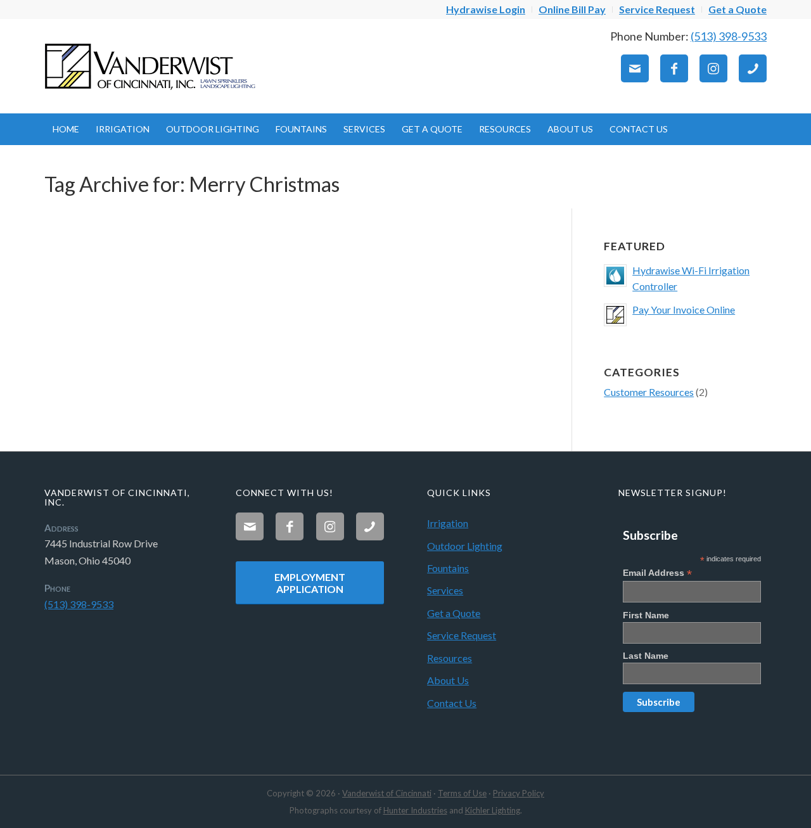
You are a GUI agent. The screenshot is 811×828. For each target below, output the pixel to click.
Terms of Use (462, 793)
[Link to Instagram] (713, 68)
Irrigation (447, 523)
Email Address (657, 573)
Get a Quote (453, 613)
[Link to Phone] (753, 68)
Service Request (461, 635)
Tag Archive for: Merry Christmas (192, 184)
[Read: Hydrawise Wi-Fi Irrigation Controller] (615, 275)
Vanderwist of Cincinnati (386, 793)
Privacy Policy (518, 793)
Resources (449, 658)
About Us (448, 680)
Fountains (448, 568)
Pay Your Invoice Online (683, 309)
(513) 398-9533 (729, 36)
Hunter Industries (415, 810)
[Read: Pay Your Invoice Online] (615, 314)
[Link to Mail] (635, 68)
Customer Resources (649, 392)
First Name (646, 615)
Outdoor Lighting (464, 546)
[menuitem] (486, 9)
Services (445, 590)
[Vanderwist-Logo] (152, 65)
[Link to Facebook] (674, 68)
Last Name (645, 656)
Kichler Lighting (492, 810)
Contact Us (451, 703)
